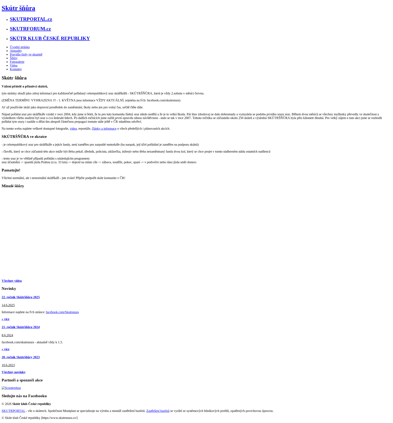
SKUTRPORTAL (13, 411)
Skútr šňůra (18, 8)
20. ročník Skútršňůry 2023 (21, 357)
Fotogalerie (17, 62)
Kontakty (16, 69)
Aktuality (16, 50)
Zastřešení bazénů (157, 411)
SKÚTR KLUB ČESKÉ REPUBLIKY (50, 38)
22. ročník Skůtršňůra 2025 (21, 297)
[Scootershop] (11, 388)
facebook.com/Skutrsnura (62, 312)
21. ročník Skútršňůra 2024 (21, 327)
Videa (13, 65)
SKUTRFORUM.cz (30, 28)
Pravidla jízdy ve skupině (26, 54)
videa (73, 128)
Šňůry (14, 58)
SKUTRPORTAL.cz (31, 19)
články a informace (104, 128)
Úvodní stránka (20, 47)
